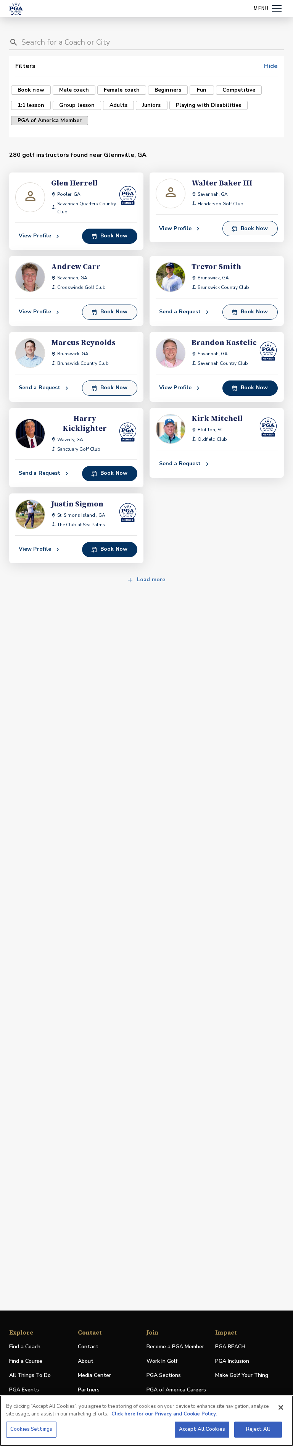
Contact (88, 1346)
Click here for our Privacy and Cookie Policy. (164, 1414)
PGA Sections (163, 1375)
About (85, 1361)
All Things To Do (30, 1375)
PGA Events (24, 1389)
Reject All (258, 1429)
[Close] (280, 1407)
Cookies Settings (31, 1429)
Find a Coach (24, 1346)
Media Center (94, 1376)
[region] (146, 1420)
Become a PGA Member (175, 1346)
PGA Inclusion (232, 1361)
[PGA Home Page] (16, 9)
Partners (89, 1389)
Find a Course (25, 1361)
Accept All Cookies (202, 1429)
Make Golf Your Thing (241, 1376)
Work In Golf (161, 1361)
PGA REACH (230, 1347)
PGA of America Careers (176, 1390)
